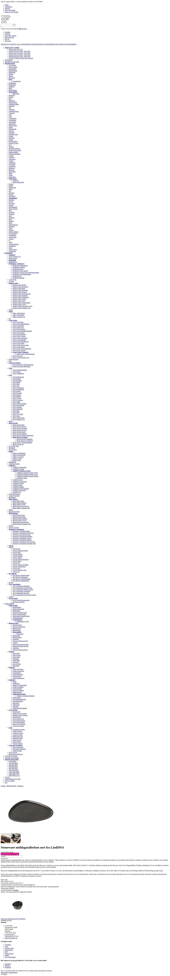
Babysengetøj (13, 67)
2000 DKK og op (14, 775)
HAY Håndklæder (18, 389)
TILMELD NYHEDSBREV (67, 44)
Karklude (11, 138)
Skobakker (16, 666)
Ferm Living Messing (19, 340)
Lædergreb (12, 166)
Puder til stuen (17, 740)
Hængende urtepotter (19, 749)
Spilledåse (16, 648)
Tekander (15, 706)
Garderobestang (13, 111)
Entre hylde (16, 653)
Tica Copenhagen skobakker (21, 591)
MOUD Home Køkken (20, 519)
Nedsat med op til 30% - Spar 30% (19, 53)
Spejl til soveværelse (19, 724)
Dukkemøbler (13, 102)
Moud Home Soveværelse (21, 522)
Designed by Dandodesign (9, 972)
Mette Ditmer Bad (18, 501)
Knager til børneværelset (20, 641)
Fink (10, 361)
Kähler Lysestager (18, 457)
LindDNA (8, 945)
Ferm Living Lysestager (20, 338)
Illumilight (12, 448)
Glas (10, 115)
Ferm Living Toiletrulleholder (22, 349)
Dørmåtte (11, 106)
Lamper (11, 156)
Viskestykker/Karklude (20, 708)
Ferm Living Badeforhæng (21, 324)
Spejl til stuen (17, 742)
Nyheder (7, 34)
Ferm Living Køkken (19, 334)
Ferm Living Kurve (19, 333)
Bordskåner (12, 85)
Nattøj (10, 175)
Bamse (11, 76)
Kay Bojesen (13, 450)
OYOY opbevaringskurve (21, 559)
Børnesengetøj (17, 637)
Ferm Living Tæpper (19, 350)
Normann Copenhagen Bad (21, 531)
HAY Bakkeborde (18, 377)
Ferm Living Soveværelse (21, 345)
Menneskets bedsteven (16, 754)
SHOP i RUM (30, 44)
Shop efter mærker (10, 36)
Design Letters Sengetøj (20, 295)
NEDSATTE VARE (7, 44)
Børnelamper (13, 90)
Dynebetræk (16, 712)
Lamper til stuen (18, 735)
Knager (11, 140)
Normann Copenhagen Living (22, 538)
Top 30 (7, 39)
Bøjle (10, 88)
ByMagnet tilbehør (18, 278)
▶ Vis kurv (23, 29)
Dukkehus (12, 101)
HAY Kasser (17, 391)
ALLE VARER (10, 781)
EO (10, 318)
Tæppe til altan (17, 751)
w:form (11, 597)
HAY (6, 952)
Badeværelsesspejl (18, 609)
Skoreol (11, 205)
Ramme (11, 194)
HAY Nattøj (16, 402)
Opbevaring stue (18, 736)
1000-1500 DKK (14, 772)
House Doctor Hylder (19, 426)
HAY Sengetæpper (18, 405)
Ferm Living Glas (18, 327)
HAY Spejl (16, 411)
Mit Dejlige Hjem (14, 511)
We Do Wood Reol (18, 602)
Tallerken (11, 226)
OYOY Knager (17, 554)
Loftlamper (12, 163)
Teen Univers (13, 752)
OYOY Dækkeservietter (20, 550)
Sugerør (11, 221)
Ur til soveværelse (18, 726)
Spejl (10, 216)
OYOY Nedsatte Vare (19, 570)
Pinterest (7, 965)
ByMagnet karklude (19, 267)
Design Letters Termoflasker (21, 303)
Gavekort (11, 113)
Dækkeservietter (14, 104)
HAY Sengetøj (17, 407)
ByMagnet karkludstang (20, 265)
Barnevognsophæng (19, 627)
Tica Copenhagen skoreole (21, 593)
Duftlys (11, 97)
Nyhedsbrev (8, 7)
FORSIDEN (39, 44)
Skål (10, 210)
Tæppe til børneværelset (20, 650)
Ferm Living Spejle (19, 347)
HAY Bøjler (16, 382)
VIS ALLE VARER (20, 44)
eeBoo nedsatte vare (19, 317)
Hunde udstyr (13, 125)
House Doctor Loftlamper (25, 439)
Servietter (12, 203)
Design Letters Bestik (19, 285)
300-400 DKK (13, 767)
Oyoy (6, 946)
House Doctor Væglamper (25, 441)
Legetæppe (12, 159)
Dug (10, 99)
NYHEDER (47, 44)
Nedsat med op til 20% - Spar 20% (19, 51)
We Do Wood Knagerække (21, 600)
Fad (10, 108)
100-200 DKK (13, 763)
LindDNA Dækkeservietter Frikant (27, 476)
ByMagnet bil (17, 276)
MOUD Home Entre (19, 517)
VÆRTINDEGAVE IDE (12, 779)
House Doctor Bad (18, 425)
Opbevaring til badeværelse (21, 616)
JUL (6, 782)
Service (11, 202)
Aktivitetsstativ (17, 625)
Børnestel (12, 95)
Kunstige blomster (14, 148)
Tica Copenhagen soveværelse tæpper (24, 595)
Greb (10, 117)
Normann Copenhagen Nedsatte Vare (24, 543)
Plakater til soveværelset (20, 715)
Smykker (11, 212)
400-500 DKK (13, 768)
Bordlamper (12, 83)
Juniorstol (16, 639)
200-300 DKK (13, 765)
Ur (9, 241)
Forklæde (12, 109)
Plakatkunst (12, 187)
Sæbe (10, 223)
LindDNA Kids (17, 485)
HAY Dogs (16, 384)
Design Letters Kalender (20, 290)
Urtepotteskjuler (14, 244)
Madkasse (12, 168)
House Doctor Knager (19, 430)
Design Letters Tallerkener (21, 297)
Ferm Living (8, 950)
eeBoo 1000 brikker (19, 313)
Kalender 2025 (13, 134)
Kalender (11, 133)
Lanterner (12, 157)
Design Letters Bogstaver (20, 287)
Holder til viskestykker (20, 685)
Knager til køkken (18, 690)
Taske (10, 228)
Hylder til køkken (18, 687)
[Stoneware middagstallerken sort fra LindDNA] (6, 842)
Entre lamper (17, 655)
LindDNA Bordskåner (20, 467)
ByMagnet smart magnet (20, 271)
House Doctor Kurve (19, 432)
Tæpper (11, 239)
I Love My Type (14, 446)
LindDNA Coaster (18, 469)
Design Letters (9, 948)
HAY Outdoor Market (19, 403)
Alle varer (8, 41)
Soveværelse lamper (19, 720)
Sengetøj (11, 200)
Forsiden (7, 32)
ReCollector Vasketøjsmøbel (21, 579)
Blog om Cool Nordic (11, 12)
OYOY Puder (17, 561)
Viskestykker (13, 249)
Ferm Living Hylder (19, 329)
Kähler (7, 955)
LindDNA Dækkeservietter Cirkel (27, 473)
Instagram (8, 967)
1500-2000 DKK (14, 774)
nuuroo (11, 545)
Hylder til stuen (17, 731)
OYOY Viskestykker (19, 566)
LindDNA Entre (18, 480)
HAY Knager (17, 395)
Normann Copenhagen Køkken (22, 536)
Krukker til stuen (18, 733)
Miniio (11, 510)
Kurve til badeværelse (19, 614)
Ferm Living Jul (18, 356)
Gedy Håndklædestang (20, 370)
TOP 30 (7, 777)
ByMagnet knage (18, 269)
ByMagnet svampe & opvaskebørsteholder (26, 272)
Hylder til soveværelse (19, 713)
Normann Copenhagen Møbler (22, 540)
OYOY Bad (16, 549)
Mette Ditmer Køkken (19, 503)
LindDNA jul (17, 492)
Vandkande (12, 246)
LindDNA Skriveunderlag (21, 488)
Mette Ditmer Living (19, 504)
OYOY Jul (16, 572)
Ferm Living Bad (18, 322)
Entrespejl (16, 662)
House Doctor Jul (18, 444)
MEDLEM (54, 44)
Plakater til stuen (18, 738)
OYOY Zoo (16, 568)
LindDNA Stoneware (19, 490)
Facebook (8, 964)
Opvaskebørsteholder (19, 699)
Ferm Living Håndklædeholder (22, 331)
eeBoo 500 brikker (18, 315)
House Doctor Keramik (20, 428)
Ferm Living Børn (18, 326)
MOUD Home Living (19, 520)
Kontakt (7, 8)
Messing (11, 170)
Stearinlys (12, 218)
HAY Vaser (16, 416)
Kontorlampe (17, 673)
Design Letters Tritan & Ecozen (22, 306)
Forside (3, 786)
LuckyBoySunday (14, 494)
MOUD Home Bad (19, 515)
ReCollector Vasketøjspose (21, 581)
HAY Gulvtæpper (18, 388)
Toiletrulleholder (18, 618)
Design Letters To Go (19, 304)
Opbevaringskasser (18, 678)
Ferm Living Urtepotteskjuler (26, 354)
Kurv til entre (17, 664)
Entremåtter (16, 660)
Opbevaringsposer (18, 182)
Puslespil (11, 193)
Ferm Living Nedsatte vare (21, 357)
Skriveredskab (13, 209)
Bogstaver (12, 78)
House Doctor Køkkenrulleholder (23, 435)
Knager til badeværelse (20, 612)
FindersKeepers (13, 359)
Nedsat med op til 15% (16, 49)
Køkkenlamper (17, 692)
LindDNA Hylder (18, 483)
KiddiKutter (12, 462)
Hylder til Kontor (18, 669)
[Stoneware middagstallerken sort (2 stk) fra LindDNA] (30, 832)
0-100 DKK (12, 761)
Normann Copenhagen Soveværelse (24, 542)
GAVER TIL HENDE (12, 758)
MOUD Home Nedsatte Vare (22, 524)
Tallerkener (16, 705)
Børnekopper (17, 628)
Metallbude (12, 497)
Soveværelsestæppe (19, 722)
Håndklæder (12, 129)
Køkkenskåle (17, 697)
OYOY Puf (16, 563)
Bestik (15, 682)
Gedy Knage (17, 372)
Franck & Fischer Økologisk (21, 366)
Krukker (11, 147)
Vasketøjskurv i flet (22, 621)
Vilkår (7, 5)
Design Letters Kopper (20, 292)
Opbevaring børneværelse (21, 644)
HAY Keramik (17, 393)
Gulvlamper (12, 120)
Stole (10, 219)
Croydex (11, 281)
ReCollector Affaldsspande (21, 575)
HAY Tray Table (18, 414)
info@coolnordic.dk (11, 938)
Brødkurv (12, 86)
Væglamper (12, 251)
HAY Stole (16, 412)
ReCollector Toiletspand (20, 577)
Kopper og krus (13, 143)
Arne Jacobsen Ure (15, 256)
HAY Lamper (17, 398)
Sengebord (12, 196)
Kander (11, 136)
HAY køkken (17, 396)
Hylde (10, 127)
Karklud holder (17, 689)
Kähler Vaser (17, 460)
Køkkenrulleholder (14, 154)
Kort (10, 145)
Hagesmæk (12, 124)
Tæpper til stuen (18, 743)
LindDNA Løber (22, 478)
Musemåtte (12, 171)
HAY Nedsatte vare (19, 419)
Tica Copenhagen (10, 957)
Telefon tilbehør (13, 232)
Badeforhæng (13, 71)
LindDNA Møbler (18, 487)
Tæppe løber (13, 237)
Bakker (11, 74)
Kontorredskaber (18, 674)
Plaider (11, 186)
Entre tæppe (16, 657)
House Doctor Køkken (20, 434)
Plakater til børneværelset (20, 646)
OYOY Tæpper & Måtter (20, 565)
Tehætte (11, 230)
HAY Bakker (17, 379)
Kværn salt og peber (15, 150)
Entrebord (16, 658)
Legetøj (11, 161)
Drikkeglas (16, 683)
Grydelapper (12, 118)
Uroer (10, 242)
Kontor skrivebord (18, 671)
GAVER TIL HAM (11, 756)
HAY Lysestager (18, 400)
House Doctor (9, 953)
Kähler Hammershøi (19, 455)
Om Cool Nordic (10, 10)
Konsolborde (17, 81)
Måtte (10, 173)
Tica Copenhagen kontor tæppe (22, 588)
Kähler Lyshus (17, 458)
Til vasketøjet (13, 233)
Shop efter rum (9, 37)
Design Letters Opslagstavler (21, 294)
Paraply (11, 184)
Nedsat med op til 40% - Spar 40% (19, 55)
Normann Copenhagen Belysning (23, 533)
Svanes (11, 582)
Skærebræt (16, 703)
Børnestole (16, 94)
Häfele (11, 421)
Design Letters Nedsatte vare (21, 308)
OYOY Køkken (18, 556)
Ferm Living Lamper (19, 336)
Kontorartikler (13, 141)
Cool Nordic (12, 280)
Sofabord (11, 214)
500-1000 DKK (14, 770)
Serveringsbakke (18, 701)
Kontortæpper (17, 676)
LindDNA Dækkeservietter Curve (27, 474)
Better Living (13, 258)
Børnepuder (16, 635)
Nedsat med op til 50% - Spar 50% (19, 56)
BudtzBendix (13, 262)
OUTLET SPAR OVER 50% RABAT (21, 58)
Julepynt (11, 131)
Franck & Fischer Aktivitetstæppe (23, 365)
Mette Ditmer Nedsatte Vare (21, 508)
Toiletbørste (12, 235)
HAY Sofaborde (18, 409)
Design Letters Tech (19, 301)
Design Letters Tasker (19, 299)
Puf (10, 191)
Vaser (10, 248)
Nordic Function (14, 527)
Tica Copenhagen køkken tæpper (23, 589)
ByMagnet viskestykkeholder (22, 274)
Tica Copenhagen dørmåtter (21, 586)
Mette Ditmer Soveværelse (21, 506)
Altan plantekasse (18, 747)
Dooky (11, 310)
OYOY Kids (17, 552)
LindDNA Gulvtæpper (20, 481)
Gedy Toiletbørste (18, 373)
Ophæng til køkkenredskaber (26, 696)
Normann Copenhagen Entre (21, 535)
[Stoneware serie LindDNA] (16, 842)
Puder (10, 189)
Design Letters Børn (19, 288)
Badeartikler (12, 69)
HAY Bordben (17, 380)
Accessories (12, 65)
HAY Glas (16, 386)
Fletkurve (15, 180)
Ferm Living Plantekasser (20, 341)
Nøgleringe (12, 177)
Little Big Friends (14, 464)
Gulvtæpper (12, 122)
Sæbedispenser (13, 225)
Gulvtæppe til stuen (19, 729)
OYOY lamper (17, 558)
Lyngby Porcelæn (14, 496)
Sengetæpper (17, 717)
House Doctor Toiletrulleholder (22, 442)
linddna (16, 890)
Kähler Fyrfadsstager (19, 453)
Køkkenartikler (13, 152)
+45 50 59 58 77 (10, 934)
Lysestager (12, 164)
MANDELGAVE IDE (12, 62)
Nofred (11, 526)
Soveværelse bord (18, 719)
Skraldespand (13, 207)
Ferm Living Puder (18, 343)
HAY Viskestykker (18, 418)
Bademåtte (12, 72)
